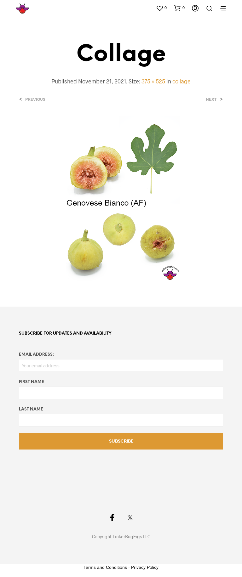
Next (211, 99)
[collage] (121, 198)
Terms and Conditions (105, 567)
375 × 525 (153, 81)
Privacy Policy (144, 567)
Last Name (31, 409)
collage (181, 81)
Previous (35, 99)
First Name (31, 382)
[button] (161, 8)
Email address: (36, 355)
